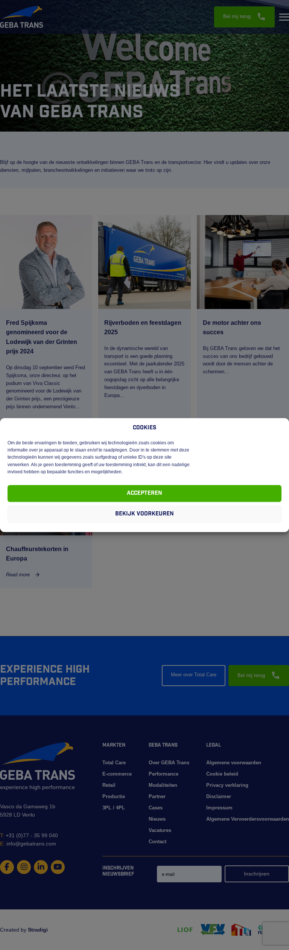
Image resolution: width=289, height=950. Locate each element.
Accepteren (144, 493)
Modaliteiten (163, 785)
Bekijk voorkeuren (144, 514)
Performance (163, 774)
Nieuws (157, 819)
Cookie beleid (222, 774)
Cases (156, 808)
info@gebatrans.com (28, 844)
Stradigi (38, 930)
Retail (109, 785)
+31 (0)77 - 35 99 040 (29, 835)
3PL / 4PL (113, 808)
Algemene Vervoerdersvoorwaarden (247, 819)
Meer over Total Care (193, 674)
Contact (157, 841)
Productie (113, 796)
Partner (157, 796)
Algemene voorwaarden (233, 762)
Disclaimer (218, 796)
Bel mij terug (244, 17)
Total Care (114, 762)
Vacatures (160, 830)
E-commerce (117, 774)
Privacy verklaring (227, 785)
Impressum (219, 808)
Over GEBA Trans (169, 762)
